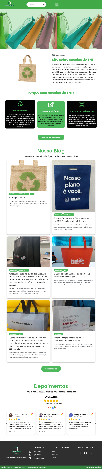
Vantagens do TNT (18, 197)
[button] (56, 4)
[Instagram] (80, 453)
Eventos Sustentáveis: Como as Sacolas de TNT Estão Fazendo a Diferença (72, 219)
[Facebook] (85, 453)
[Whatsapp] (91, 453)
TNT (32, 194)
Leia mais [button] (12, 431)
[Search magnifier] (44, 4)
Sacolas (13, 194)
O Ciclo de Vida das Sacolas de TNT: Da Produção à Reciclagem (72, 275)
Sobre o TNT (23, 194)
